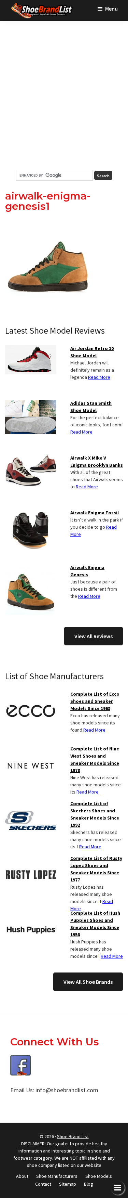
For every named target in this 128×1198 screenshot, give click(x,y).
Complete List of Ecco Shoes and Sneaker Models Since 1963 (94, 701)
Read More (99, 377)
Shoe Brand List (73, 1136)
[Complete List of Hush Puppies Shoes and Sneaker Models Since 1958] (30, 913)
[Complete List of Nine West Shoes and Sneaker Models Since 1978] (30, 749)
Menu (111, 8)
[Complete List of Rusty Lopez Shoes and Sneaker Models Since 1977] (30, 858)
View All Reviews (93, 636)
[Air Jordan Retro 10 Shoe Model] (30, 349)
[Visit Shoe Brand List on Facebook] (20, 1060)
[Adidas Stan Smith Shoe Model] (30, 403)
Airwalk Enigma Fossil (94, 513)
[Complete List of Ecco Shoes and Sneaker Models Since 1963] (30, 694)
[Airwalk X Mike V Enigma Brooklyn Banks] (30, 458)
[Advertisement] (64, 95)
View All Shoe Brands (88, 981)
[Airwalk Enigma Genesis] (30, 568)
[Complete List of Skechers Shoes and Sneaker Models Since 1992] (30, 804)
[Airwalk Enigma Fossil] (30, 513)
